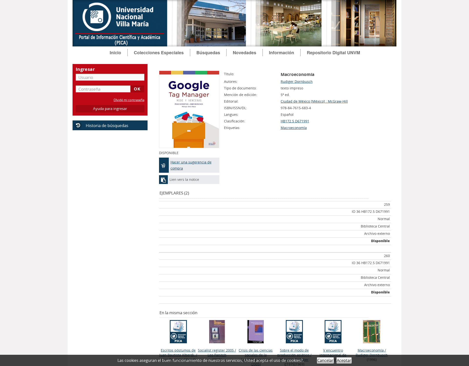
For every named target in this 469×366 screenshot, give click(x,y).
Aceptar (344, 360)
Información (281, 52)
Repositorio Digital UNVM (333, 52)
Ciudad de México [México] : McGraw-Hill (314, 101)
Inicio (115, 52)
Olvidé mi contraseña (129, 100)
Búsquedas (208, 52)
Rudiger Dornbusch (297, 81)
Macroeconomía (294, 127)
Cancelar (325, 360)
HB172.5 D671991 (295, 121)
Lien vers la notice (184, 179)
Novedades (244, 52)
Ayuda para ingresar (110, 108)
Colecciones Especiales (159, 52)
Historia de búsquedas (107, 125)
